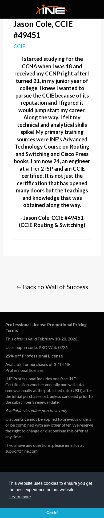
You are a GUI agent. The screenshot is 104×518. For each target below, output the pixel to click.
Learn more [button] (20, 497)
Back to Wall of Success (55, 286)
